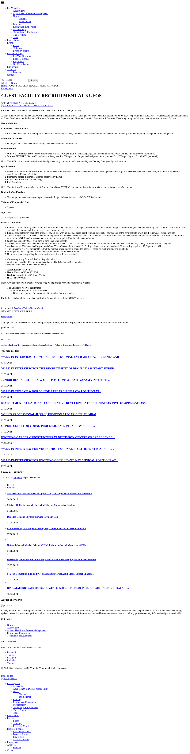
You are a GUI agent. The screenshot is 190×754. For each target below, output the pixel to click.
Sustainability (19, 29)
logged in (18, 477)
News (16, 16)
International (25, 21)
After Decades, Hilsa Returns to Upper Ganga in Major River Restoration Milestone (49, 493)
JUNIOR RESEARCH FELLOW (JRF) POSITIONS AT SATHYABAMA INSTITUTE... (55, 379)
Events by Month (21, 51)
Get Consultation (21, 64)
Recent (10, 485)
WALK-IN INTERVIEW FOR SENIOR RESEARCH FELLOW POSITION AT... (51, 391)
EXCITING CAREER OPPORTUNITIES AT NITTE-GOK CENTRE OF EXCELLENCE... (58, 437)
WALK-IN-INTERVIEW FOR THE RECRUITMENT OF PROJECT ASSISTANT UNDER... (58, 368)
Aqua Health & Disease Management (30, 13)
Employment (13, 67)
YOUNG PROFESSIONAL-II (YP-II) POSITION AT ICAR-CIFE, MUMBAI (48, 414)
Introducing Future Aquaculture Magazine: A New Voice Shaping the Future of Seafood (51, 559)
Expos (16, 45)
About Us (11, 69)
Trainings (17, 48)
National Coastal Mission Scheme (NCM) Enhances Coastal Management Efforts (47, 545)
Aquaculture (19, 10)
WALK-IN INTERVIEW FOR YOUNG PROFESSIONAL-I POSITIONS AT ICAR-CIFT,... (57, 448)
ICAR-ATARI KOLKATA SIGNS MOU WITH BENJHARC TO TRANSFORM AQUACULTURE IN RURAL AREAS (68, 588)
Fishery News (17, 103)
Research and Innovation (24, 27)
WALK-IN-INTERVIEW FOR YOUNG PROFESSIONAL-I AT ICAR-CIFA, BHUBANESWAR (60, 356)
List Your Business (22, 56)
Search (33, 80)
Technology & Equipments (25, 32)
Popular (10, 487)
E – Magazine (13, 8)
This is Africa (19, 35)
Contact (10, 75)
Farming (17, 24)
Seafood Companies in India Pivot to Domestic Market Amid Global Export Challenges (50, 574)
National (23, 19)
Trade (15, 37)
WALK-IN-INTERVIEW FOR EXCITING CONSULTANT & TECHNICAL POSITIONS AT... (59, 460)
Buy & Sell (18, 61)
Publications (13, 40)
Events (10, 43)
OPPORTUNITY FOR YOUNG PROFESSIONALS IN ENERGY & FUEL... (48, 425)
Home (4, 85)
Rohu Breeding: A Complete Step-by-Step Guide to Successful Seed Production (46, 528)
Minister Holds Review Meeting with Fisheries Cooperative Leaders (41, 505)
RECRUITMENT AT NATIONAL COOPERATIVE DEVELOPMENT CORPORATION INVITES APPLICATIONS (73, 402)
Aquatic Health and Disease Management (26, 630)
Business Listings (15, 53)
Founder (17, 72)
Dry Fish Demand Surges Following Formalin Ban (32, 517)
